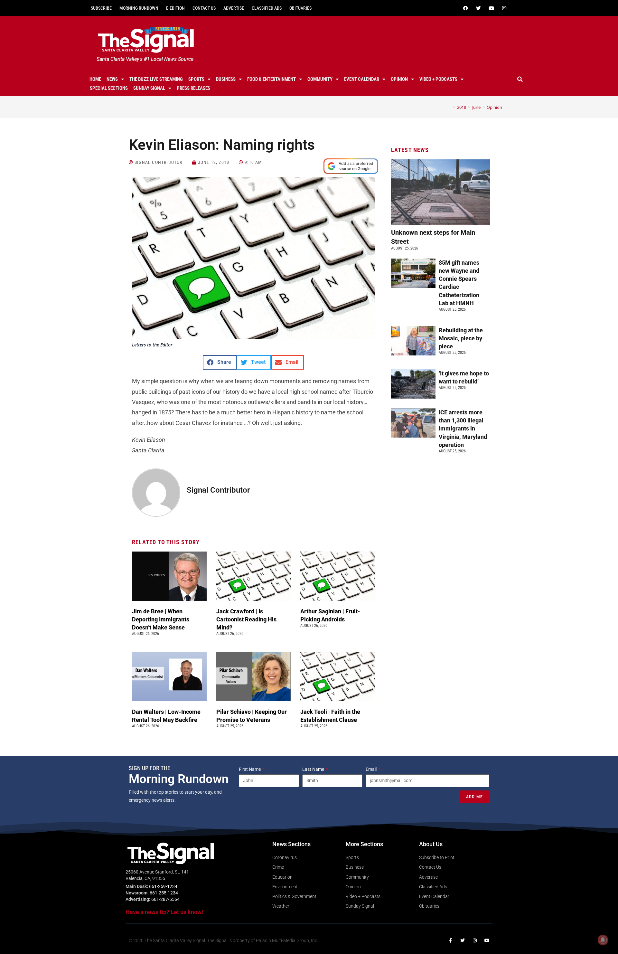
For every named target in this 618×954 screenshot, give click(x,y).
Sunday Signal (149, 88)
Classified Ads (267, 8)
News (112, 79)
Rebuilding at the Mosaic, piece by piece (461, 338)
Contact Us (204, 8)
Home (95, 79)
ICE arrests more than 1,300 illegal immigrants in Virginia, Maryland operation (463, 428)
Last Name (313, 769)
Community (319, 79)
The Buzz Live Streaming (156, 79)
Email (372, 769)
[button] (520, 79)
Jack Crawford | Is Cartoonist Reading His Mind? (246, 619)
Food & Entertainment (271, 79)
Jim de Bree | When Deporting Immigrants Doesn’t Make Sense (160, 619)
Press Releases (193, 88)
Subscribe (101, 8)
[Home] (449, 107)
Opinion (399, 79)
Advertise (233, 8)
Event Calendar (361, 79)
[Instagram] (504, 8)
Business (226, 79)
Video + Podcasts (438, 79)
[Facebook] (465, 8)
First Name (250, 769)
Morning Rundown (138, 8)
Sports (196, 79)
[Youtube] (491, 8)
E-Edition (175, 8)
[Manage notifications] (603, 940)
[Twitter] (478, 8)
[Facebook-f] (450, 940)
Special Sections (109, 88)
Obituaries (300, 8)
